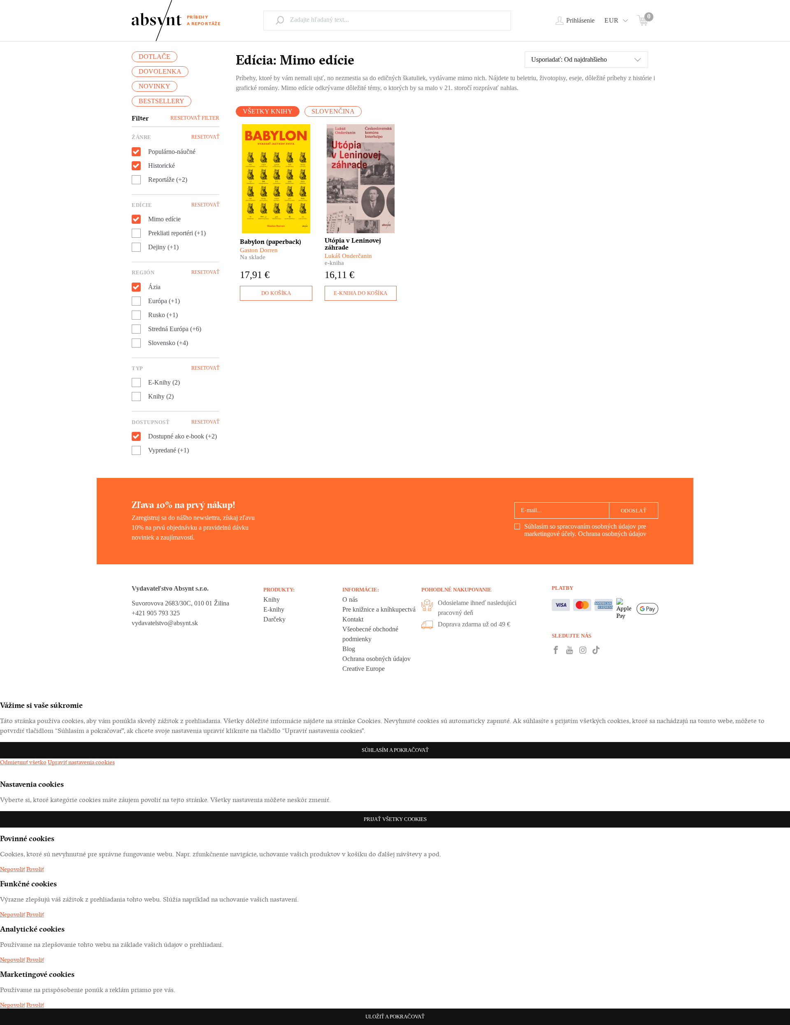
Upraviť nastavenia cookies (81, 762)
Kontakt (352, 619)
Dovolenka (160, 71)
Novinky (154, 86)
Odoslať (634, 511)
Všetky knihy (268, 111)
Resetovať (205, 137)
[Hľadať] (280, 20)
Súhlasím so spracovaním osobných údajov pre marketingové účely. (585, 530)
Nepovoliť (12, 869)
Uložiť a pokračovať (395, 1016)
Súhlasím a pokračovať (395, 750)
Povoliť (35, 869)
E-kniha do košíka (361, 293)
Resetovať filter (194, 118)
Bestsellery (161, 100)
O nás (350, 599)
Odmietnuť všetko (23, 762)
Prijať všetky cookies (395, 819)
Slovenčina (333, 111)
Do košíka (276, 293)
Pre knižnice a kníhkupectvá (379, 609)
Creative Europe (363, 668)
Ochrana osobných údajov (612, 533)
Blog (348, 648)
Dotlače (154, 56)
